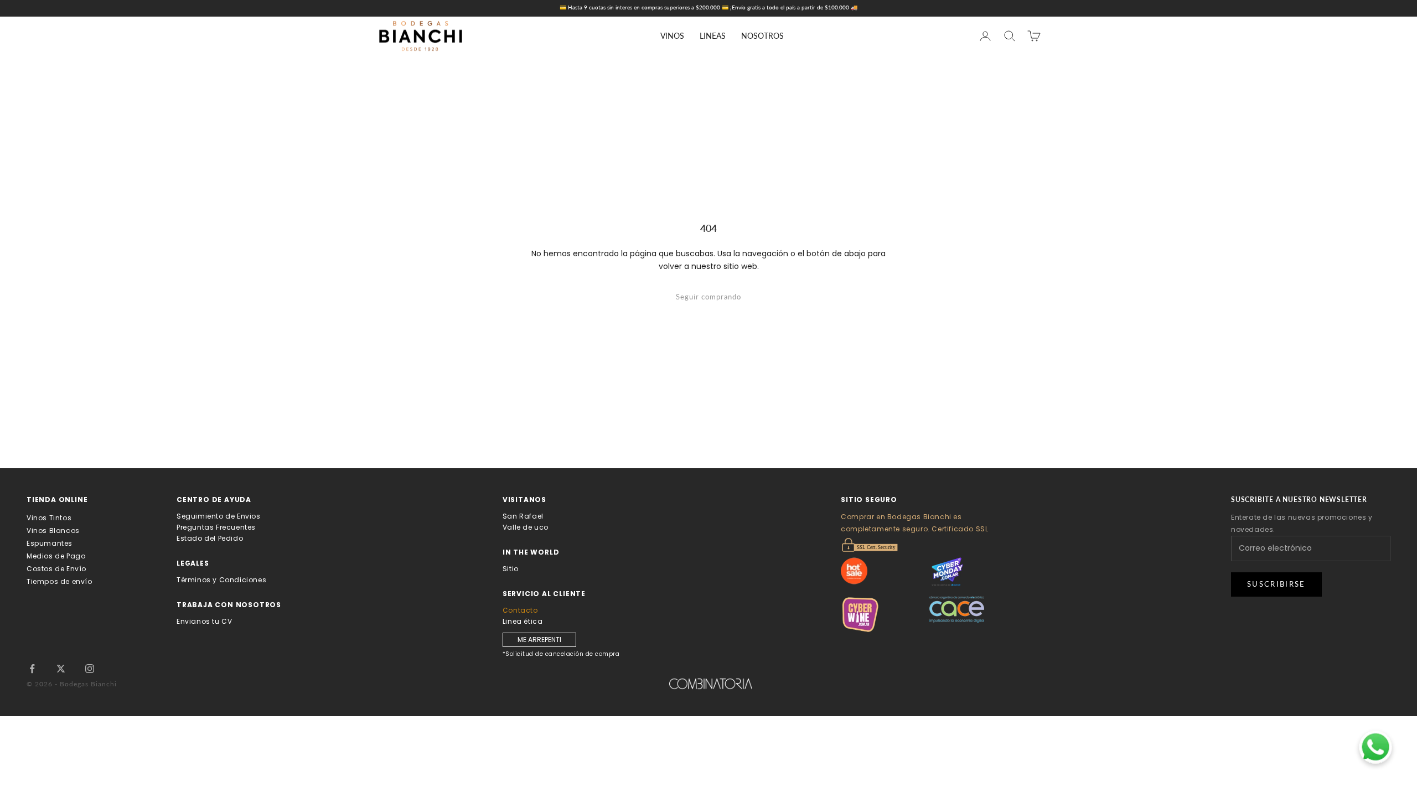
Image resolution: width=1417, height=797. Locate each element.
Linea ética (523, 621)
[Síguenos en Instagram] (89, 668)
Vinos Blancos (53, 530)
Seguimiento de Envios (219, 516)
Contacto (520, 610)
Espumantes (50, 543)
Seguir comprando (708, 296)
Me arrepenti (539, 639)
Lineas (713, 35)
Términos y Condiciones (221, 579)
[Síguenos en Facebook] (32, 668)
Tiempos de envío (59, 581)
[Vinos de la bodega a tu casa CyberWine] (885, 614)
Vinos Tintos (49, 517)
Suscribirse (1276, 583)
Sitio (511, 568)
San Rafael (523, 516)
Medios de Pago (56, 556)
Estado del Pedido (210, 538)
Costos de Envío (56, 568)
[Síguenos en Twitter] (60, 668)
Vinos (672, 35)
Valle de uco (526, 527)
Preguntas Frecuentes (216, 527)
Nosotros (762, 35)
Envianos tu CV (204, 621)
